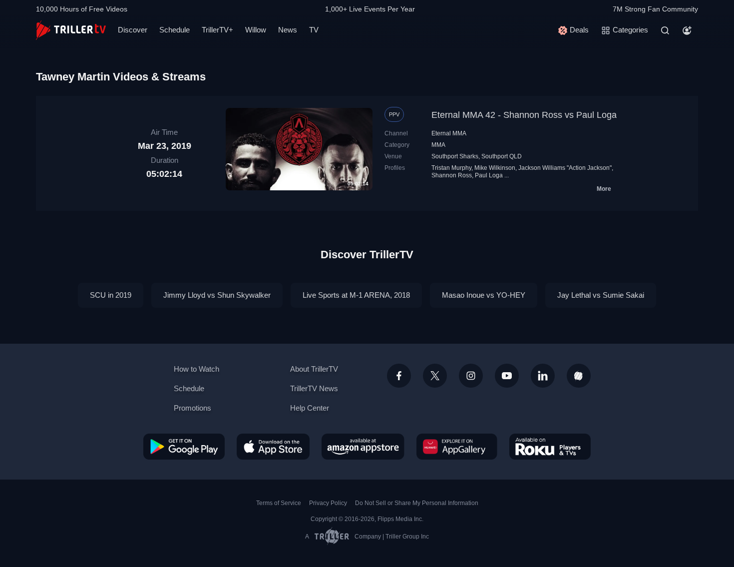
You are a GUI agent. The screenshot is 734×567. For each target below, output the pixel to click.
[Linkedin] (543, 376)
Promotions (192, 408)
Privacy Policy (328, 503)
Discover (132, 29)
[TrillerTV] (71, 30)
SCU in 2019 (110, 295)
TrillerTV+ (217, 29)
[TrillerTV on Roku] (550, 447)
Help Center (309, 408)
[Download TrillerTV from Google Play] (184, 447)
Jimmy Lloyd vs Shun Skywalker (217, 295)
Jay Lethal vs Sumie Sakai (600, 295)
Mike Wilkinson (494, 167)
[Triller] (579, 376)
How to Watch (196, 369)
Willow (255, 29)
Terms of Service (278, 503)
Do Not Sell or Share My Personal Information (416, 503)
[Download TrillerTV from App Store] (273, 447)
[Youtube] (507, 376)
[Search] (665, 30)
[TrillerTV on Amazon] (363, 447)
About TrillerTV (314, 369)
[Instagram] (471, 376)
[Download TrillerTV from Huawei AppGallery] (456, 447)
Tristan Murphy (451, 167)
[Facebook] (399, 376)
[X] (435, 376)
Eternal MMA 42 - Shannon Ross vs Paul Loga (524, 115)
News (287, 29)
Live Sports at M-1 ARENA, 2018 (356, 295)
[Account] (687, 30)
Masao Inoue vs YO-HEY (483, 295)
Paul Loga (489, 175)
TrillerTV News (314, 388)
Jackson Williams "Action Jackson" (565, 167)
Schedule (174, 29)
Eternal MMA (448, 133)
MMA (438, 144)
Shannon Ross (451, 175)
